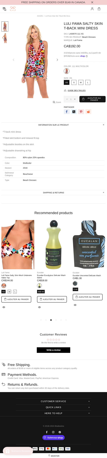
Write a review (54, 350)
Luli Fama (77, 40)
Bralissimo (13, 9)
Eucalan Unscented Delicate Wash (87, 275)
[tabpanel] (18, 268)
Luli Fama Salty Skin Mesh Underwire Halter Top (16, 276)
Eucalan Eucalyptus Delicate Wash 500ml (51, 276)
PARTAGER (69, 107)
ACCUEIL (40, 16)
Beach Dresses (29, 180)
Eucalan (40, 272)
